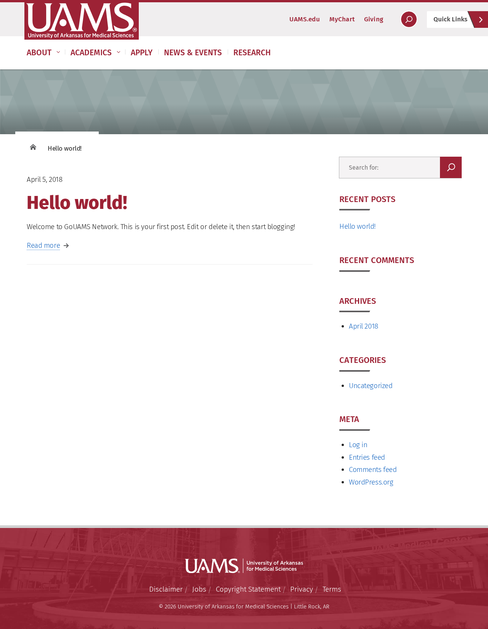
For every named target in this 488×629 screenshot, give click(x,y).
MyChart (342, 19)
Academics (91, 53)
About (39, 53)
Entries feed (367, 457)
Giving (373, 19)
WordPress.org (371, 482)
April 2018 (363, 326)
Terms (332, 589)
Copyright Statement (248, 589)
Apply (141, 53)
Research (252, 53)
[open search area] (408, 19)
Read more (43, 245)
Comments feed (373, 469)
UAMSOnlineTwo (81, 21)
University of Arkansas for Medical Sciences (244, 566)
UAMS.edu (304, 19)
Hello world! (357, 226)
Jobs (199, 589)
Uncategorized (371, 385)
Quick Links (450, 19)
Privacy (301, 589)
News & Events (193, 53)
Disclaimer (166, 589)
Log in (358, 444)
